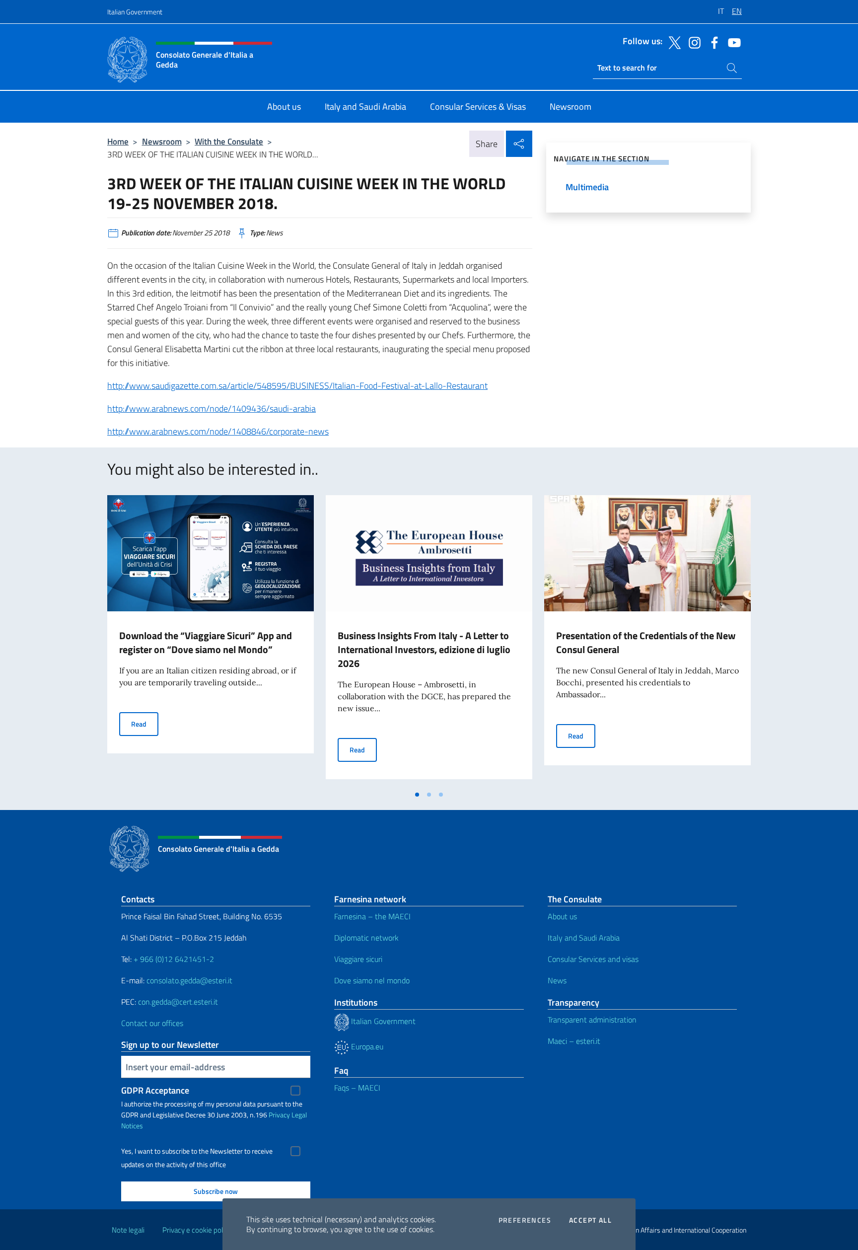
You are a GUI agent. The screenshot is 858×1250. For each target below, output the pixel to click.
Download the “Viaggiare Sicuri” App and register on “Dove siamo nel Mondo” (205, 642)
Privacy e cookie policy (196, 1230)
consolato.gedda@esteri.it (189, 980)
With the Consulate (229, 141)
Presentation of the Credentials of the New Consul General (645, 642)
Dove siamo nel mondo (372, 980)
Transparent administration (592, 1020)
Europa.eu (366, 1046)
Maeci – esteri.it (574, 1041)
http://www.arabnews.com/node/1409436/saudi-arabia (211, 408)
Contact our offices (152, 1023)
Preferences (525, 1220)
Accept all (590, 1220)
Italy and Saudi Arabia (584, 938)
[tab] (417, 795)
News (557, 980)
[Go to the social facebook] (712, 42)
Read (144, 723)
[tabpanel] (210, 640)
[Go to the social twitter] (672, 42)
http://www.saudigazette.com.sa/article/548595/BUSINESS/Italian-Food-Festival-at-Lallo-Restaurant (297, 385)
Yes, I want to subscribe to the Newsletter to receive (197, 1151)
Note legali (128, 1230)
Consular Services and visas (593, 959)
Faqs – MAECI (357, 1088)
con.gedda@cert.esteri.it (178, 1002)
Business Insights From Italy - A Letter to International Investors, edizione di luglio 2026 (424, 649)
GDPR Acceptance (155, 1090)
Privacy (279, 1114)
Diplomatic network (366, 938)
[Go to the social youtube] (732, 42)
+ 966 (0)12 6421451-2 (174, 959)
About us (562, 916)
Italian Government (134, 11)
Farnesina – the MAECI (372, 916)
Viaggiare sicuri (358, 959)
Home (118, 141)
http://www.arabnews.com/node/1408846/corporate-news (218, 431)
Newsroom (162, 141)
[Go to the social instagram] (692, 42)
